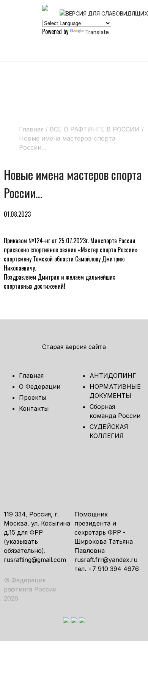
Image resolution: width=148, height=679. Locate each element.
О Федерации (39, 386)
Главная (31, 375)
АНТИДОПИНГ (113, 375)
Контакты (34, 408)
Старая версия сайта (74, 346)
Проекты (32, 397)
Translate (97, 32)
